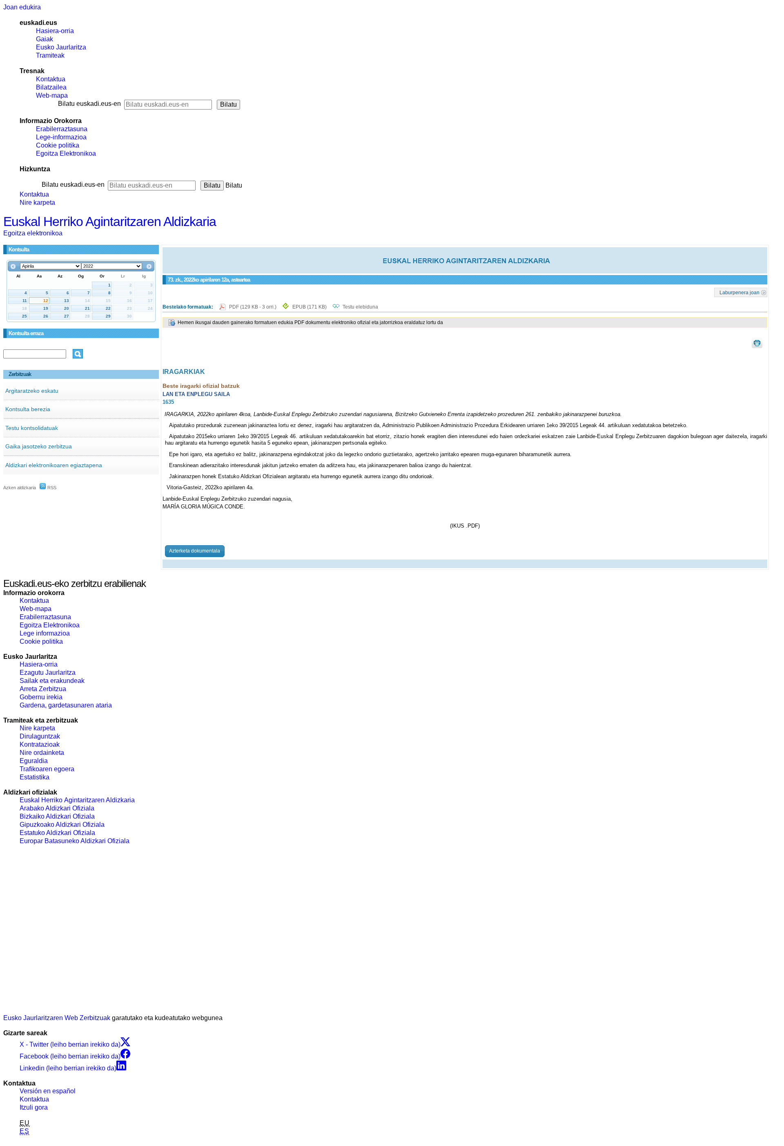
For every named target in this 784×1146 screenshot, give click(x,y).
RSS (51, 487)
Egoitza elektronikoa (32, 233)
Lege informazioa (45, 633)
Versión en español (48, 1091)
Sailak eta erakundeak (52, 680)
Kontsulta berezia (27, 409)
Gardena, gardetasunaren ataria (66, 705)
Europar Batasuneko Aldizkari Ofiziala (74, 840)
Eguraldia (34, 760)
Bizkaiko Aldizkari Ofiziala (57, 816)
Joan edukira (22, 7)
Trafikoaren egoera (47, 768)
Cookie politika (57, 145)
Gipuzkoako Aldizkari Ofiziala (62, 824)
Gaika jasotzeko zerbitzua (38, 446)
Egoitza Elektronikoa (66, 153)
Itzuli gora (34, 1107)
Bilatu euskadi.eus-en (89, 103)
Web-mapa (52, 95)
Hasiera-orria (55, 30)
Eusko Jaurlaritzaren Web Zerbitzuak (56, 1017)
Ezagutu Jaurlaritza (48, 672)
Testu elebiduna (360, 307)
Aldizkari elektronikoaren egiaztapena (53, 465)
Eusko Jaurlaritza (61, 47)
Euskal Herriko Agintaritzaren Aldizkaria (109, 221)
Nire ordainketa (42, 752)
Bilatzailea (51, 87)
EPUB (309, 307)
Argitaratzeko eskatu (31, 390)
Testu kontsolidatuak (31, 428)
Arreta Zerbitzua (43, 688)
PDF (253, 307)
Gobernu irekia (41, 697)
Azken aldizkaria (19, 487)
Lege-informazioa (61, 137)
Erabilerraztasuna (61, 128)
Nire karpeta (37, 202)
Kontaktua (50, 79)
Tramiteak (50, 55)
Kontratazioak (40, 744)
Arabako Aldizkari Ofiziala (57, 808)
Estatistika (34, 777)
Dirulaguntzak (40, 736)
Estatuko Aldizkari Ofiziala (57, 832)
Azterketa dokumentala (194, 551)
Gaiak (44, 39)
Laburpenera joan (739, 292)
